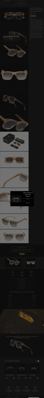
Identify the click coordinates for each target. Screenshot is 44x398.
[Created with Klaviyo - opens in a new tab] (22, 206)
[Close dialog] (32, 191)
